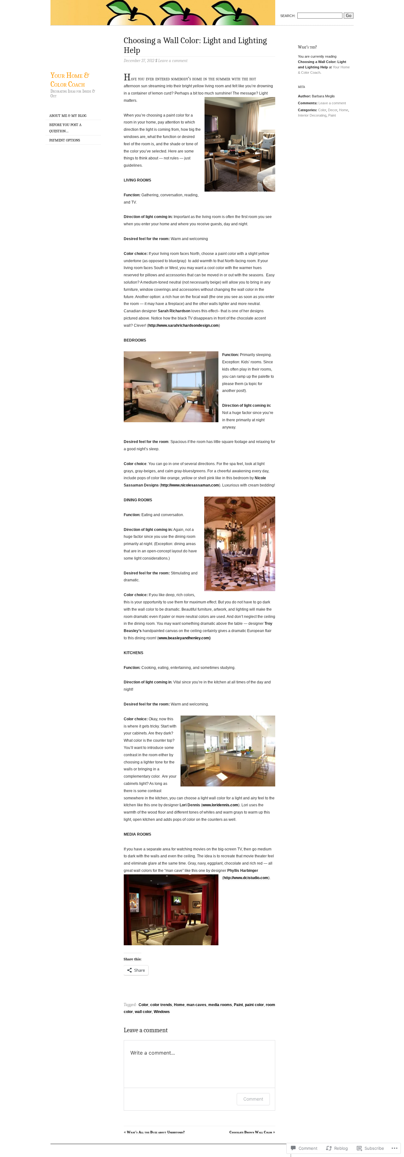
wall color (143, 1012)
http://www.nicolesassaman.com (190, 485)
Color (143, 1005)
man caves (196, 1005)
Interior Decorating (312, 115)
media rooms (220, 1005)
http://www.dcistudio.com (245, 878)
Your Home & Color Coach (69, 80)
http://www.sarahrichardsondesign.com (183, 325)
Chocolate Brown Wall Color (250, 1132)
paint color (254, 1005)
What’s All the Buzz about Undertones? (156, 1132)
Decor (332, 110)
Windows (162, 1012)
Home (179, 1005)
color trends (161, 1005)
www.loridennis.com (220, 805)
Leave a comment (332, 103)
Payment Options (64, 140)
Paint (238, 1005)
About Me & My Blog (67, 115)
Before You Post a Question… (65, 128)
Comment (253, 1099)
